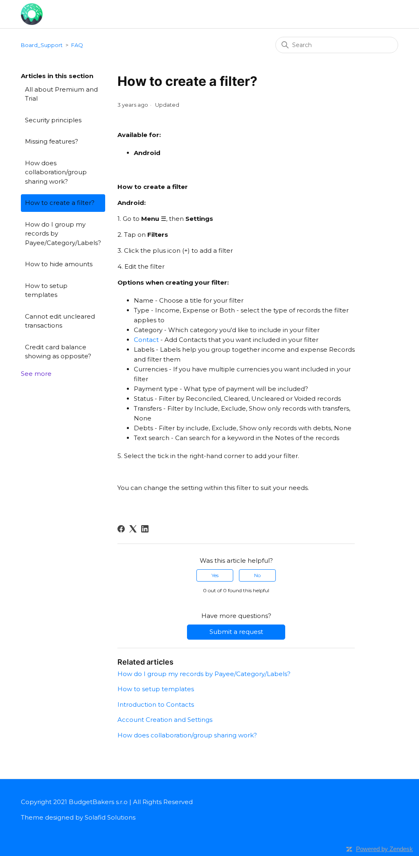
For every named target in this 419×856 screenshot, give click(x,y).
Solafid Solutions (110, 817)
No (257, 575)
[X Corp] (133, 528)
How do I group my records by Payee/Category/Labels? (63, 233)
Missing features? (51, 141)
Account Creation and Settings (164, 719)
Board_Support (42, 45)
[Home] (32, 13)
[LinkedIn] (145, 528)
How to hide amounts (58, 264)
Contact (146, 340)
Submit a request (236, 632)
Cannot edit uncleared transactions (60, 321)
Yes (215, 575)
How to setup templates (46, 290)
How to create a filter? (60, 203)
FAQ (77, 45)
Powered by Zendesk (384, 848)
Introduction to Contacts (155, 704)
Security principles (53, 120)
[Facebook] (121, 528)
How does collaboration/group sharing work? (56, 172)
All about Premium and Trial (61, 94)
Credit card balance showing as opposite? (58, 351)
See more (36, 373)
